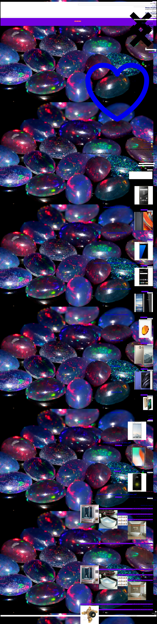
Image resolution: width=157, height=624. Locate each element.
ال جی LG (148, 133)
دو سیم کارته (120, 133)
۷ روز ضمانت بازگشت (147, 137)
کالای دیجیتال (152, 26)
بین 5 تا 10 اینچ (124, 133)
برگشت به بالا (154, 499)
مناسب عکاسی (82, 133)
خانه (156, 26)
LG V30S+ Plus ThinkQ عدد (152, 48)
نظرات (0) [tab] (151, 151)
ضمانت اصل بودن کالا (147, 142)
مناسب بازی (93, 133)
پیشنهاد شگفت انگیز (77, 21)
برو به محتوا (154, 1)
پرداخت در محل (148, 140)
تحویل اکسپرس (148, 144)
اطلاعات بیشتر (150, 240)
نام (156, 163)
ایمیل (155, 165)
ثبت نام (153, 6)
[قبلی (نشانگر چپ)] (156, 614)
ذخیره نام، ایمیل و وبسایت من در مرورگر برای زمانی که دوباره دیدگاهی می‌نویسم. (141, 168)
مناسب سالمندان (87, 133)
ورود (156, 6)
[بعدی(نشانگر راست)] (154, 614)
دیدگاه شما (154, 179)
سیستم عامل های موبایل (105, 133)
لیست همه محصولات (149, 20)
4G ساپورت (152, 133)
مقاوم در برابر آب (98, 133)
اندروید (139, 133)
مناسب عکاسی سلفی (153, 135)
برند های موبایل (130, 133)
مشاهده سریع (150, 211)
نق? (119, 615)
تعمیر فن (124, 615)
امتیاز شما (155, 170)
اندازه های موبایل (143, 133)
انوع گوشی (135, 133)
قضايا (135, 615)
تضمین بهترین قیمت (147, 147)
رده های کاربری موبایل (113, 133)
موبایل (148, 26)
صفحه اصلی (151, 18)
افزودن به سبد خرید (152, 52)
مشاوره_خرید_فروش (144, 209)
